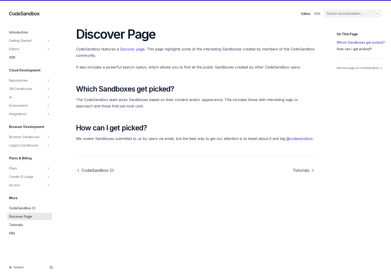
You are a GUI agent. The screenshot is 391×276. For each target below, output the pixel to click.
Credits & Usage (21, 177)
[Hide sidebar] (51, 267)
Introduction (18, 32)
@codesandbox (299, 138)
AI (10, 97)
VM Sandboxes (20, 89)
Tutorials (16, 225)
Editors (14, 49)
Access (14, 185)
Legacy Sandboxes (23, 145)
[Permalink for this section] (178, 89)
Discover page (132, 49)
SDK (12, 57)
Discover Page (20, 216)
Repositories (18, 80)
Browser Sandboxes (24, 137)
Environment (18, 105)
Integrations (17, 114)
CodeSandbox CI (22, 208)
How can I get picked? (354, 49)
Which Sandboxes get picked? (361, 42)
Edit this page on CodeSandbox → (359, 68)
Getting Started (20, 40)
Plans (13, 168)
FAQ (12, 233)
